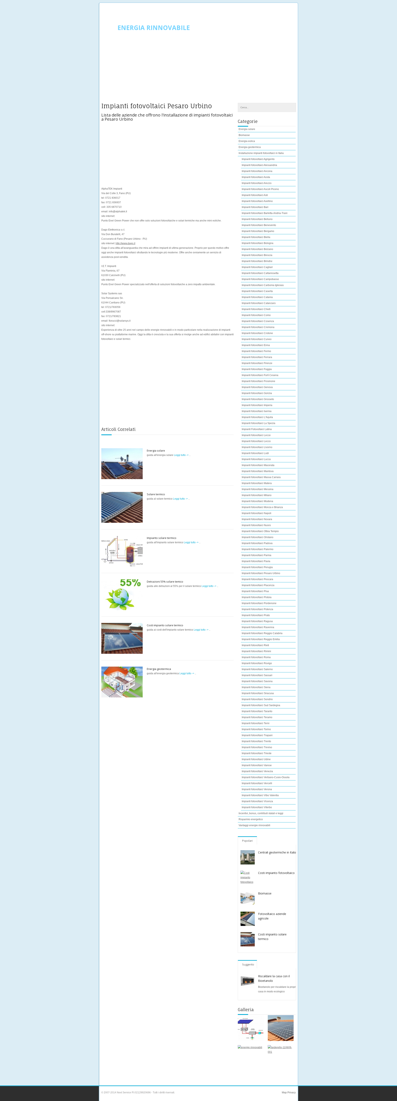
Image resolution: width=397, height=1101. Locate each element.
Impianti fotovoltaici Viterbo (257, 807)
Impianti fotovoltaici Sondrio (257, 699)
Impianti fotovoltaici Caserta (257, 291)
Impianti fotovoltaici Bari (255, 207)
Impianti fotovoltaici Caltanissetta (260, 273)
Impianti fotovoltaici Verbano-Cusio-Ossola (265, 777)
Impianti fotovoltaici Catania (257, 297)
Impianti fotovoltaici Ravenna (258, 627)
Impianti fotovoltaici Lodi (255, 453)
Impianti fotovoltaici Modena (257, 501)
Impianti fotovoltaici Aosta (256, 177)
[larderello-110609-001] (281, 1058)
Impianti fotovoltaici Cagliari (257, 267)
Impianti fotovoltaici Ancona (257, 171)
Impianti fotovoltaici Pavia (256, 561)
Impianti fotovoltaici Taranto (257, 711)
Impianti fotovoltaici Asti (255, 195)
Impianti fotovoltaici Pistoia (256, 597)
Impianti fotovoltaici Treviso (257, 747)
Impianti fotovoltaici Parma (256, 555)
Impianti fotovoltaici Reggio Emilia (261, 639)
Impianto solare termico (161, 538)
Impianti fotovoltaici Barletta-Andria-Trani (264, 213)
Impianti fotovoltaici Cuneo (256, 339)
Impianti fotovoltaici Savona (257, 681)
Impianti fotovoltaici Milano (256, 495)
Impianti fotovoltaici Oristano (257, 537)
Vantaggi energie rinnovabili (254, 825)
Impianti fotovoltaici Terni (255, 723)
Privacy (291, 1092)
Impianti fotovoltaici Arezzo (256, 183)
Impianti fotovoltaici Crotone (257, 333)
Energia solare (156, 450)
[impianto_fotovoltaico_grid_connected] (251, 1028)
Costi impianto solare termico (165, 625)
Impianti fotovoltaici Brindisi (257, 261)
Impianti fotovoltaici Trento (256, 741)
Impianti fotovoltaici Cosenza (258, 321)
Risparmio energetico (251, 819)
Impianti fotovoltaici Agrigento (258, 159)
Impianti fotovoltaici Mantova (258, 471)
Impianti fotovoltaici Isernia (256, 411)
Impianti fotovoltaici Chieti (256, 309)
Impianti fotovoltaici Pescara (257, 579)
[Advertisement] (198, 70)
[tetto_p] (281, 1028)
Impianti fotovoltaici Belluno (257, 219)
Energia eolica (247, 141)
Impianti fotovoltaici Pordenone (259, 603)
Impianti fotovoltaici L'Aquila (257, 417)
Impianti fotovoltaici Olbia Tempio (260, 531)
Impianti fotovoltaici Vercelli (257, 783)
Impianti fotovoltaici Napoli (256, 513)
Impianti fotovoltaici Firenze (257, 363)
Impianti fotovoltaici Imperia (257, 405)
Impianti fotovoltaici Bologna (257, 243)
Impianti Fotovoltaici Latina (257, 429)
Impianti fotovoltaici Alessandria (259, 165)
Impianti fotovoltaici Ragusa (257, 621)
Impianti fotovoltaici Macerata (258, 465)
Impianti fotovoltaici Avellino (257, 201)
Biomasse (244, 135)
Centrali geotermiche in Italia (277, 852)
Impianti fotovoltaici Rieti (255, 645)
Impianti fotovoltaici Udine (256, 759)
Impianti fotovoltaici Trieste (256, 753)
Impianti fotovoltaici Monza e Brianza (262, 507)
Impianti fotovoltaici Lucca (256, 459)
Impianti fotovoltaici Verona (257, 789)
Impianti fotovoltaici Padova (257, 543)
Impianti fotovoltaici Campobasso (260, 279)
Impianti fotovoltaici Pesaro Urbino (261, 573)
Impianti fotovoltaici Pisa (255, 591)
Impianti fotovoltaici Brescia (257, 255)
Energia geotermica (159, 669)
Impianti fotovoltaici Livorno (257, 447)
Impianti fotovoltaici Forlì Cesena (260, 375)
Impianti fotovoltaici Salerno (257, 669)
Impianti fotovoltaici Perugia (257, 567)
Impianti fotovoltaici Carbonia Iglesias (263, 285)
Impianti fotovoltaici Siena (256, 687)
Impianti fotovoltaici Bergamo (258, 231)
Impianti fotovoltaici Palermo (257, 549)
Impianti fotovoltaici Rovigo (257, 663)
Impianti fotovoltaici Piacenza (258, 585)
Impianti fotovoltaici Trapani (257, 735)
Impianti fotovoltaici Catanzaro (259, 303)
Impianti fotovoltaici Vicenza (257, 801)
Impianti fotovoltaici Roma (256, 657)
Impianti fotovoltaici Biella (256, 237)
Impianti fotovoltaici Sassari (257, 675)
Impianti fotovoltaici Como (256, 315)
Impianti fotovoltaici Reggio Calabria (262, 633)
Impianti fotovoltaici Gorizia (257, 393)
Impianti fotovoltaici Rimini (256, 651)
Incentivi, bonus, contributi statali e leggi (261, 813)
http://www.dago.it (125, 243)
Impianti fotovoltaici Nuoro (256, 525)
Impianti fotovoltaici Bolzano (257, 249)
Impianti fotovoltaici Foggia (257, 369)
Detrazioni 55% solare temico (165, 581)
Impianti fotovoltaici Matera (257, 483)
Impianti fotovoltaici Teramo (257, 717)
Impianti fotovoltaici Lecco (256, 441)
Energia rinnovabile (153, 27)
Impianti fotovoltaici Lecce (256, 435)
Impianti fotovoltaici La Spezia (258, 423)
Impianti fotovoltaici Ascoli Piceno (260, 189)
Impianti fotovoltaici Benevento (259, 225)
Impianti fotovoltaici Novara (257, 519)
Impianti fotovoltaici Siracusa (258, 693)
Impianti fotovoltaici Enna (256, 345)
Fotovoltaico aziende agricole (272, 916)
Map (284, 1092)
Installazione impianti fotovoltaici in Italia (261, 153)
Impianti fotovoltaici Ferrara (257, 357)
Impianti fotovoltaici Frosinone (258, 381)
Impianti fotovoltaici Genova (257, 387)
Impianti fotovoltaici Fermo (256, 351)
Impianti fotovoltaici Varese (257, 765)
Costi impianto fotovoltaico (276, 873)
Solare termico (156, 494)
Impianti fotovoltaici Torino (256, 729)
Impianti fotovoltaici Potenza (257, 609)
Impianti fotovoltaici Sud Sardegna (261, 705)
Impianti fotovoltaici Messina (257, 489)
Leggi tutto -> (181, 455)
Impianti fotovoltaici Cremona (258, 327)
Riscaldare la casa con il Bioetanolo (274, 978)
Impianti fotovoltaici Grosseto (258, 399)
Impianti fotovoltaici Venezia (257, 771)
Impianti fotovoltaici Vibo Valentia (260, 795)
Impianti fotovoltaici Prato (256, 615)
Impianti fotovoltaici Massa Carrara (261, 477)
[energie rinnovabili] (251, 1058)
